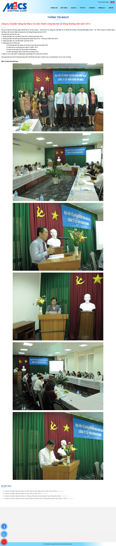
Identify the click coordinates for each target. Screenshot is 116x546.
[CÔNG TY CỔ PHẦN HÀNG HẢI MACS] (14, 7)
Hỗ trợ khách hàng (103, 2)
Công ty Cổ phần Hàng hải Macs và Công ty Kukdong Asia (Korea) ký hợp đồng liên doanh (33, 496)
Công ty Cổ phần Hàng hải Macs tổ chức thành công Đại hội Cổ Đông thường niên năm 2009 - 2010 (36, 498)
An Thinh (59, 544)
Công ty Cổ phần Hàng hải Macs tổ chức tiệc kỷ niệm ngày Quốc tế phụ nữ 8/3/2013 (31, 491)
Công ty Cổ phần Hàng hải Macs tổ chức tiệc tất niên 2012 (23, 493)
